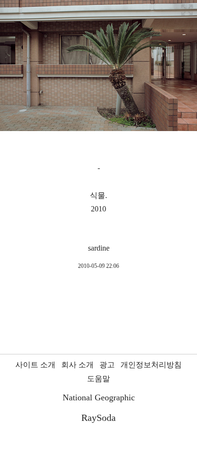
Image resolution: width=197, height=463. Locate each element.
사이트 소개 (35, 365)
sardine (98, 248)
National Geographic (99, 397)
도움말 (98, 379)
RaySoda (98, 417)
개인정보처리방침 (151, 365)
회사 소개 (77, 365)
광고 (107, 365)
